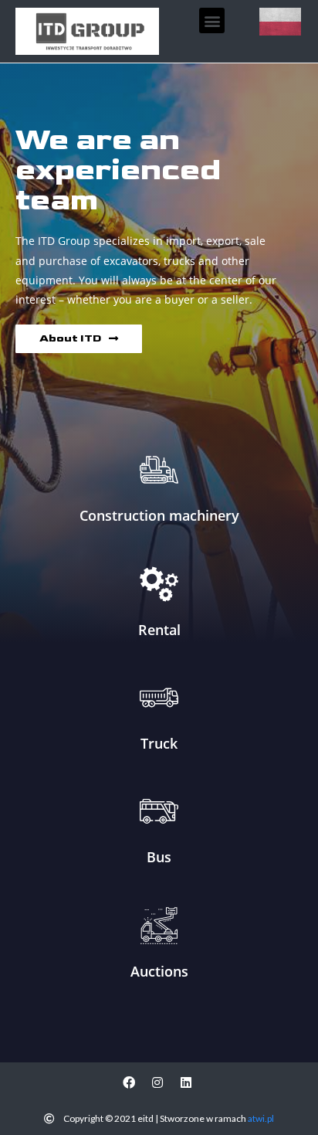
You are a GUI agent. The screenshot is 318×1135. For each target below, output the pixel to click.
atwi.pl (261, 1118)
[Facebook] (129, 1082)
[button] (212, 20)
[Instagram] (157, 1082)
